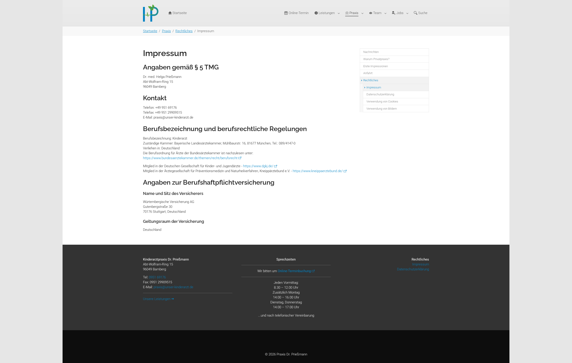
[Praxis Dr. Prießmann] (151, 13)
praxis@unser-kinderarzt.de (173, 287)
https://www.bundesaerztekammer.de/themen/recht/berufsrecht (190, 158)
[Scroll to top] (565, 357)
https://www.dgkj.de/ (258, 166)
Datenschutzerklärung (413, 269)
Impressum (420, 264)
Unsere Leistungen (156, 299)
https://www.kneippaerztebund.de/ (318, 171)
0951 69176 (157, 277)
